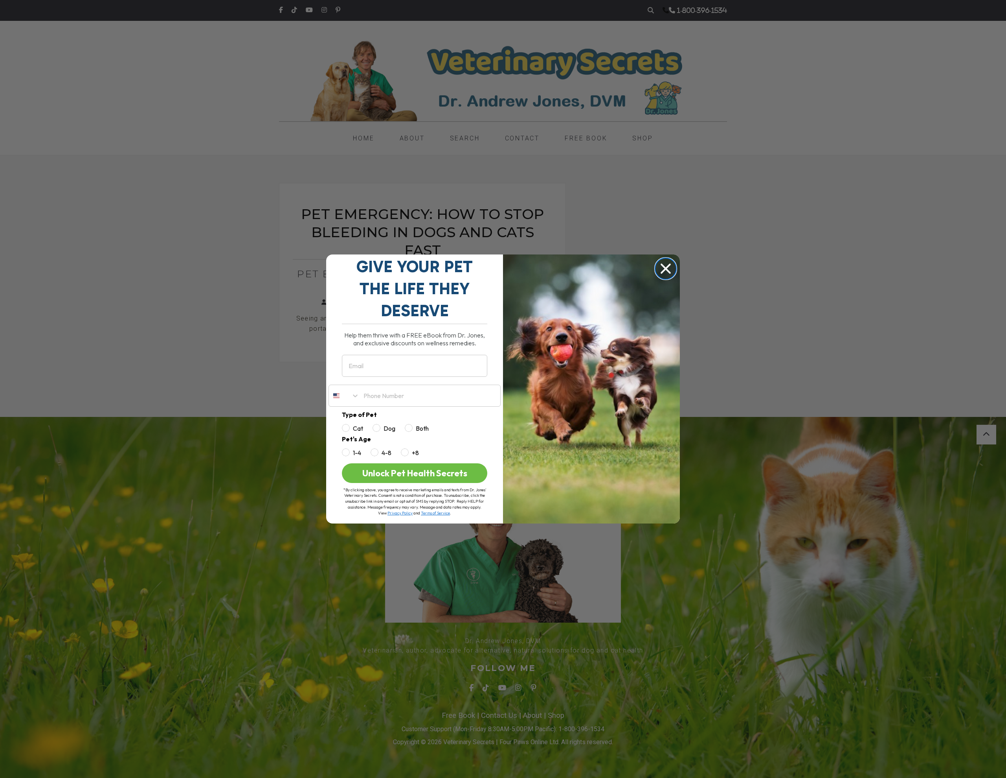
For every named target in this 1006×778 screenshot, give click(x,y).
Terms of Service (435, 513)
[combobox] (344, 395)
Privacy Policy (400, 513)
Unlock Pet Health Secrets (414, 473)
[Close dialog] (665, 268)
